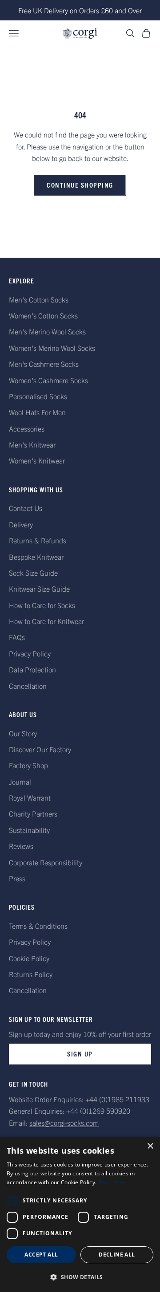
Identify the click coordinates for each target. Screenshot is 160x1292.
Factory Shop (28, 765)
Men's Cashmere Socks (44, 363)
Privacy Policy (30, 653)
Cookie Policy (29, 958)
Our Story (23, 733)
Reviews (21, 845)
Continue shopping (80, 185)
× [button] (150, 1146)
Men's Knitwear (32, 444)
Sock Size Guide (33, 572)
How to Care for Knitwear (46, 621)
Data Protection (32, 669)
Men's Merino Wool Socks (47, 331)
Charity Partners (33, 813)
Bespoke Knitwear (36, 556)
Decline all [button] (117, 1254)
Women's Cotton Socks (43, 315)
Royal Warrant (30, 797)
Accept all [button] (41, 1254)
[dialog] (80, 1214)
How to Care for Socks (42, 605)
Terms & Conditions (38, 925)
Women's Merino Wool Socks (52, 347)
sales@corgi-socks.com (64, 1122)
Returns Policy (30, 974)
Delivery (21, 524)
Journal (20, 781)
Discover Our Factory (40, 749)
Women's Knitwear (37, 460)
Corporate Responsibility (45, 862)
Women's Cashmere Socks (48, 380)
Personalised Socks (38, 396)
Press (17, 878)
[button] (80, 1277)
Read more (112, 1182)
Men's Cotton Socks (38, 299)
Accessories (26, 428)
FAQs (17, 636)
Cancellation (28, 685)
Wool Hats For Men (37, 412)
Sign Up (80, 1053)
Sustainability (29, 829)
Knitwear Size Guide (39, 588)
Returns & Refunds (37, 540)
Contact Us (25, 507)
